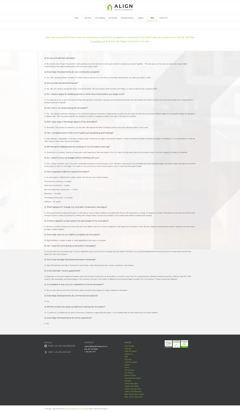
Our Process (129, 372)
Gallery (127, 365)
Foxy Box (128, 359)
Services (127, 380)
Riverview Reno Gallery (132, 378)
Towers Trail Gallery (131, 386)
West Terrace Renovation (133, 397)
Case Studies (129, 346)
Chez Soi (127, 348)
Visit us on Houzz (59, 352)
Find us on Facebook (61, 346)
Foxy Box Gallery (130, 362)
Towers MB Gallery (131, 383)
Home (189, 25)
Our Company (129, 370)
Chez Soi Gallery (130, 351)
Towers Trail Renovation (133, 391)
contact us (99, 41)
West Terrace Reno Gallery (134, 394)
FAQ (46, 25)
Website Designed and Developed (76, 409)
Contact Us (128, 354)
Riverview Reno (130, 375)
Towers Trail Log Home (132, 389)
